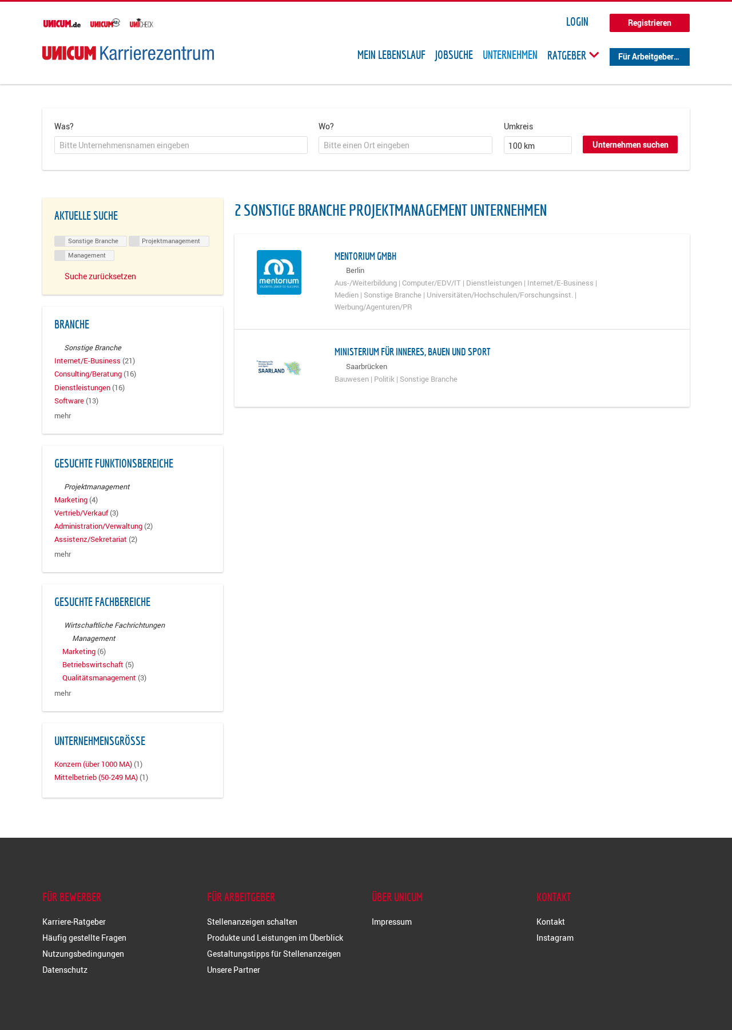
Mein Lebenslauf (391, 55)
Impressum (392, 921)
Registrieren (649, 22)
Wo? (326, 126)
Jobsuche (454, 55)
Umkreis (518, 126)
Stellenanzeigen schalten (252, 921)
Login (577, 21)
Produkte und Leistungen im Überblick (275, 937)
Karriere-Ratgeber (74, 921)
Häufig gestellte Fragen (84, 937)
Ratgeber (567, 55)
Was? (64, 126)
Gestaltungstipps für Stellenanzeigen (274, 953)
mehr (62, 416)
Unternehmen (510, 55)
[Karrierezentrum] (128, 53)
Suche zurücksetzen (100, 276)
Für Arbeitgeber (646, 56)
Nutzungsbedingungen (83, 953)
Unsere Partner (233, 969)
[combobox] (181, 145)
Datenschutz (64, 969)
